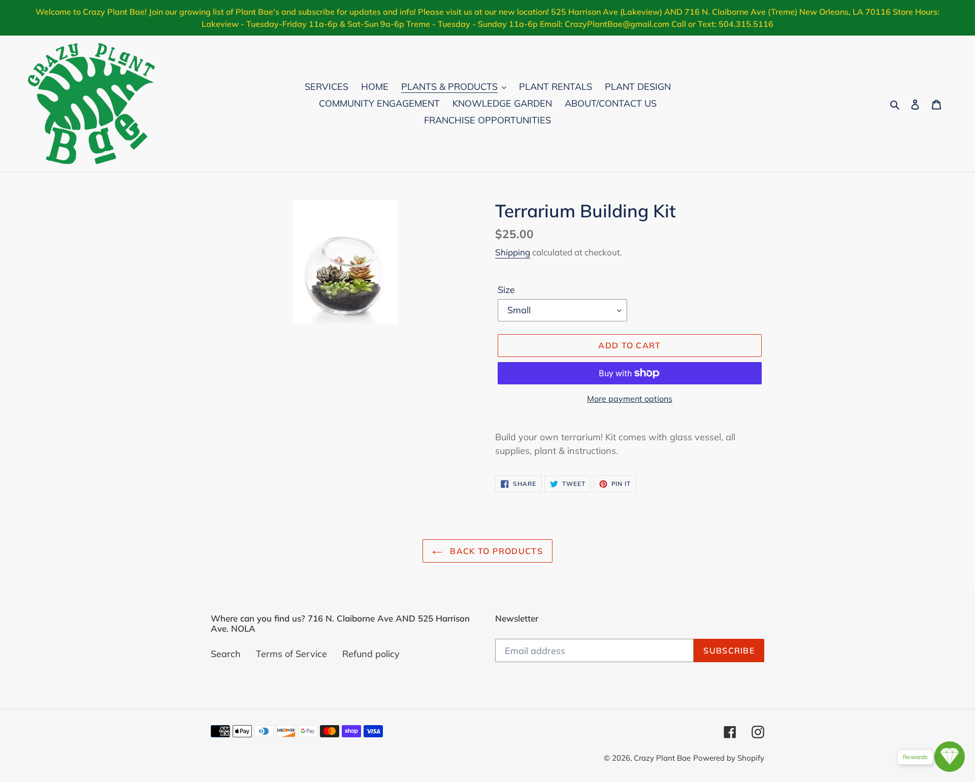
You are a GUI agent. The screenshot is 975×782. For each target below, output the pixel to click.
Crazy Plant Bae (662, 758)
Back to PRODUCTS (495, 551)
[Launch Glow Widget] (949, 756)
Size (506, 290)
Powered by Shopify (728, 758)
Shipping (512, 252)
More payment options (629, 399)
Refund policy (371, 654)
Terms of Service (291, 654)
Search (226, 654)
